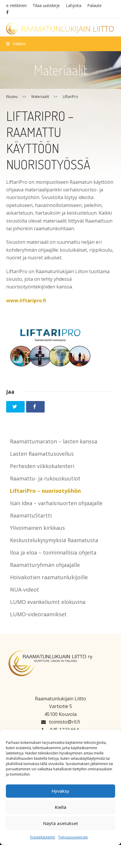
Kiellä (60, 807)
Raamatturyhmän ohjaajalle (45, 564)
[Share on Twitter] (15, 407)
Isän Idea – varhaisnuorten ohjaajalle (56, 503)
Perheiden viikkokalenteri (42, 466)
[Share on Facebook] (35, 407)
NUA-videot (24, 589)
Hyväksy (60, 791)
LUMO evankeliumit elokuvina (47, 601)
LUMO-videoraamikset (38, 614)
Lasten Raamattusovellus (42, 453)
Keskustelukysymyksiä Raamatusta (54, 540)
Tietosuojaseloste (73, 837)
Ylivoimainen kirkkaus (37, 527)
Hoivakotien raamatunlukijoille (49, 577)
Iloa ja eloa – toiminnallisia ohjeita (53, 552)
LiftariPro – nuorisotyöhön (45, 490)
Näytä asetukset (60, 823)
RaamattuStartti (31, 515)
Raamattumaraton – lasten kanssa (53, 441)
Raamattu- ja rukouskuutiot (45, 478)
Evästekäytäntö (42, 837)
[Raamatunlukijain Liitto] (60, 28)
